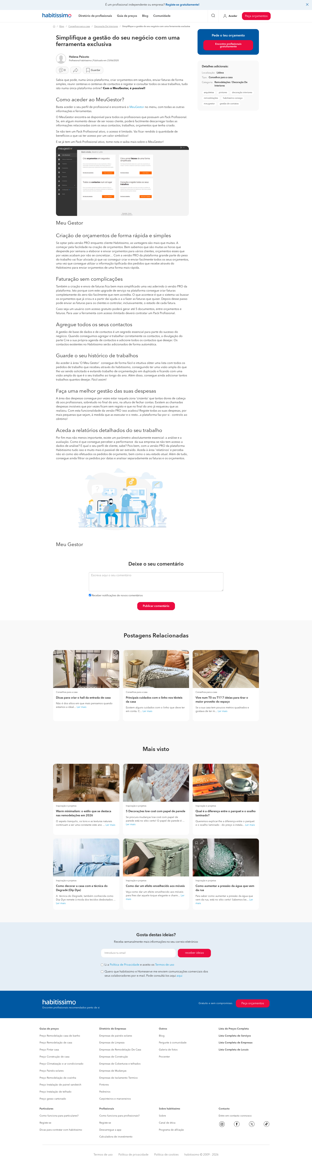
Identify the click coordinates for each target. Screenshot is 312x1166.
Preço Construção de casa (54, 1057)
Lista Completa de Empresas (235, 1042)
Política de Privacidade (124, 964)
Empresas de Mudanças (112, 1071)
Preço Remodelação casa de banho (60, 1036)
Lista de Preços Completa (234, 1029)
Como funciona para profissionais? (119, 1116)
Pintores (104, 1085)
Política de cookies (166, 1154)
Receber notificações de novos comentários (117, 595)
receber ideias (194, 953)
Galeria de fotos (168, 1049)
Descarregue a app (110, 1130)
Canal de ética (167, 1123)
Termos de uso (164, 964)
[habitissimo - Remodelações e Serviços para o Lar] (57, 16)
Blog (61, 26)
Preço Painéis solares (52, 1071)
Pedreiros (104, 1092)
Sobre (162, 1116)
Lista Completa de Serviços (235, 1036)
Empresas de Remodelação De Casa (120, 1049)
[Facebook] (236, 1124)
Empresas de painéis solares (115, 1036)
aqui (179, 975)
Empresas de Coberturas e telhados (119, 1064)
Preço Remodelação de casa (56, 1042)
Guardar (95, 70)
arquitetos (209, 93)
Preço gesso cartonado (53, 1099)
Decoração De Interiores (106, 26)
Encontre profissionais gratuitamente (228, 45)
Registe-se (45, 1123)
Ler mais (81, 707)
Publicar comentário (156, 606)
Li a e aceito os (139, 964)
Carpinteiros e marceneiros (115, 1099)
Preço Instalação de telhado (56, 1092)
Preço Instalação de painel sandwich (60, 1085)
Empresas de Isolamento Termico (118, 1078)
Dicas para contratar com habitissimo (61, 1130)
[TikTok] (266, 1124)
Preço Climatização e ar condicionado (61, 1064)
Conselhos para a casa (79, 26)
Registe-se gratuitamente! (182, 4)
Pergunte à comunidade (173, 1042)
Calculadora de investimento (116, 1136)
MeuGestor (136, 107)
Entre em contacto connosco (235, 1116)
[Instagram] (222, 1124)
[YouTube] (251, 1124)
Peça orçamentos (256, 16)
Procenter (164, 1057)
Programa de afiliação (171, 1130)
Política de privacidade (133, 1154)
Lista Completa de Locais (233, 1049)
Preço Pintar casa (49, 1049)
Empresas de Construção (113, 1057)
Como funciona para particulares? (59, 1116)
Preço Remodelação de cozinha (58, 1078)
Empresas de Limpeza (111, 1042)
